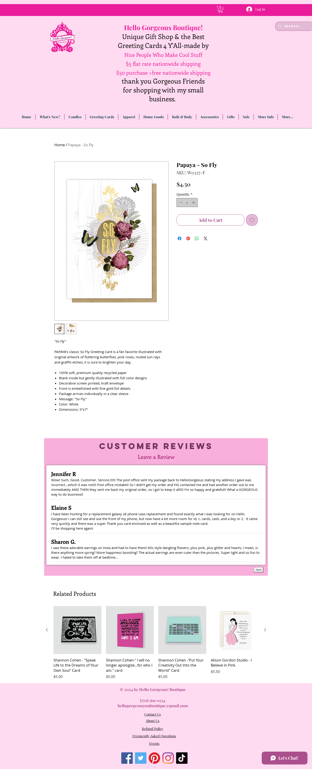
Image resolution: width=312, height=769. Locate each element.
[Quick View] (77, 630)
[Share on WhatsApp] (197, 238)
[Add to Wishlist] (252, 220)
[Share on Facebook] (179, 238)
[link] (221, 9)
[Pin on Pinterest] (188, 238)
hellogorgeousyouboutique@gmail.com (153, 705)
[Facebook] (127, 758)
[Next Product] (265, 630)
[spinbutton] (187, 202)
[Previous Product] (47, 630)
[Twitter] (140, 758)
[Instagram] (168, 758)
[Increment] (194, 202)
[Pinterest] (154, 758)
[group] (156, 643)
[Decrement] (180, 202)
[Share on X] (205, 238)
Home (59, 144)
